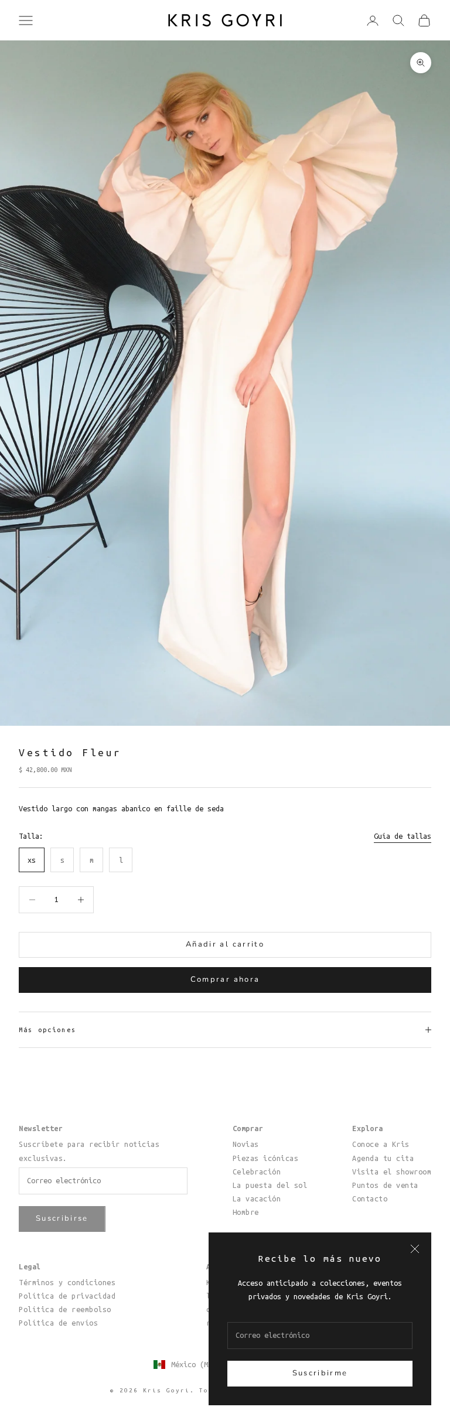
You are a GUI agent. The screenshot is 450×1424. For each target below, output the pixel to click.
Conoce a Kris (381, 1144)
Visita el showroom (391, 1171)
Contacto (369, 1198)
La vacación (257, 1198)
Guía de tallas (402, 836)
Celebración (257, 1171)
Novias (246, 1144)
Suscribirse (62, 1218)
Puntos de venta (385, 1185)
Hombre (246, 1212)
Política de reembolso (65, 1309)
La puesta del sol (270, 1185)
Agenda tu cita (383, 1158)
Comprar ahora (225, 979)
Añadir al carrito (225, 944)
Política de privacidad (67, 1296)
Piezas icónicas (266, 1158)
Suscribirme (320, 1373)
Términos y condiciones (67, 1282)
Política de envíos (58, 1323)
